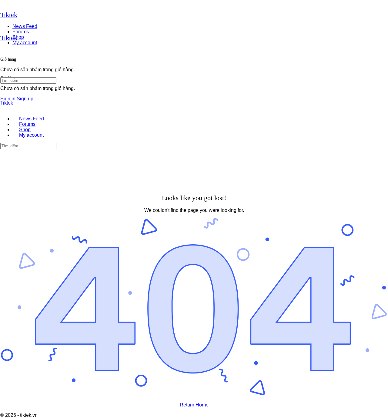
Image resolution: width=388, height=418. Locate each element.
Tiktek (8, 14)
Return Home (194, 404)
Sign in (7, 98)
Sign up (25, 98)
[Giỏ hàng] (3, 49)
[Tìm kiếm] (3, 63)
